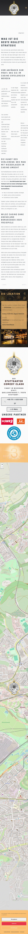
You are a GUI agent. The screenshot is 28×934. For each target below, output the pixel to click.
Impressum (22, 931)
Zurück (4, 285)
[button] (26, 8)
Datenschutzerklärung (15, 931)
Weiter (24, 285)
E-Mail (15, 409)
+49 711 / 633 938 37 (15, 401)
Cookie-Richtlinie (7, 931)
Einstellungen (14, 927)
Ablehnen (14, 923)
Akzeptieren (14, 919)
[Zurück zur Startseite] (14, 8)
